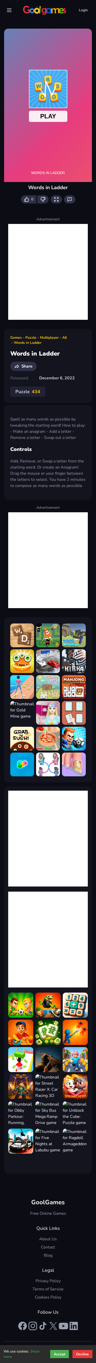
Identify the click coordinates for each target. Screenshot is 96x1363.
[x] (53, 1326)
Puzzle (30, 337)
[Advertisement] (48, 272)
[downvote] (43, 199)
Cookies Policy (48, 1297)
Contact (48, 1247)
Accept (59, 1354)
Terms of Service (48, 1289)
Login (83, 10)
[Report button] (69, 199)
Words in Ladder (27, 342)
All (64, 337)
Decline (82, 1354)
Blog (48, 1255)
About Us (48, 1239)
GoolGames (48, 1202)
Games (16, 337)
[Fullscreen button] (56, 199)
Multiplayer (49, 337)
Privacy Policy (48, 1281)
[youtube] (63, 1326)
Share (27, 366)
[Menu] (9, 10)
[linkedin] (74, 1326)
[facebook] (22, 1326)
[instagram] (33, 1326)
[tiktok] (43, 1326)
